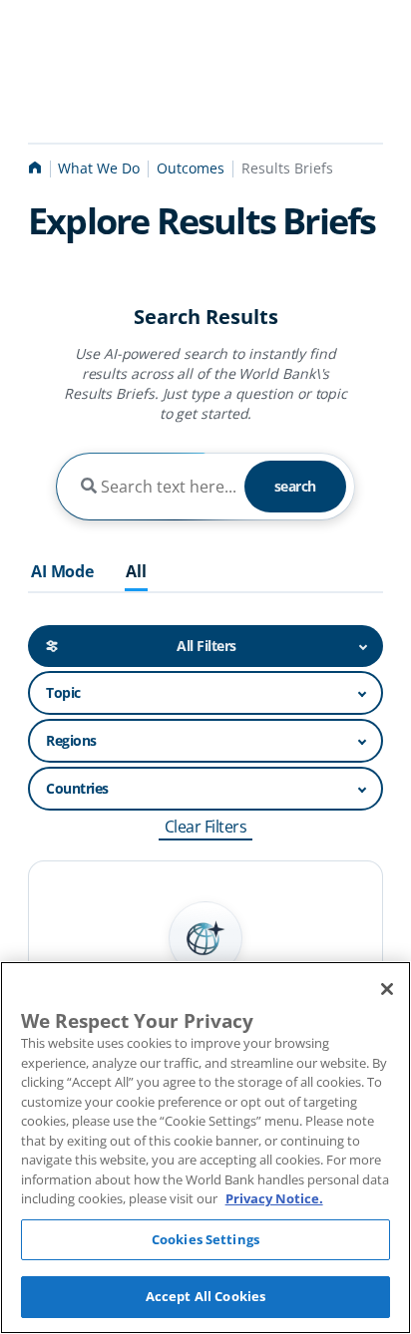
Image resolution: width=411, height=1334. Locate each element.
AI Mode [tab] (62, 572)
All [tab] (136, 572)
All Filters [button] (206, 645)
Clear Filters (206, 826)
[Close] (387, 989)
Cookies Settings (205, 1239)
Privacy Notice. (274, 1198)
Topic (63, 692)
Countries (77, 788)
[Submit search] (89, 487)
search (295, 486)
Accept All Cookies (205, 1296)
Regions (71, 740)
